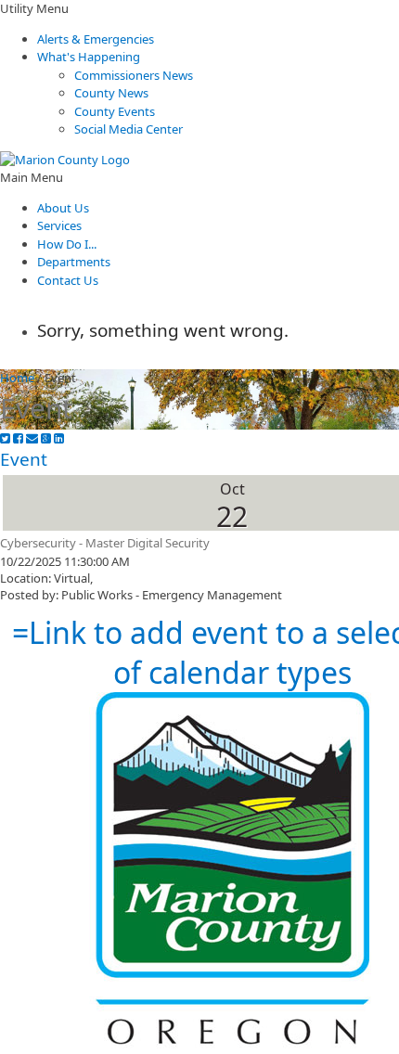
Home (17, 377)
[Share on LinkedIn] (59, 438)
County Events (114, 111)
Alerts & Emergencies (95, 39)
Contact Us (67, 280)
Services (59, 225)
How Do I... (67, 244)
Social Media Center (128, 129)
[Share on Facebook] (18, 438)
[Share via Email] (32, 438)
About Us (63, 207)
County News (111, 92)
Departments (73, 261)
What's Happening (88, 56)
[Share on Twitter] (5, 438)
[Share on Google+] (46, 438)
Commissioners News (133, 75)
